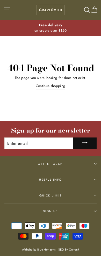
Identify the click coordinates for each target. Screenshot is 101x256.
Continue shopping (51, 85)
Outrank (74, 249)
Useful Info (50, 180)
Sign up (50, 211)
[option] (50, 28)
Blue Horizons (46, 249)
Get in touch (50, 164)
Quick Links (50, 195)
